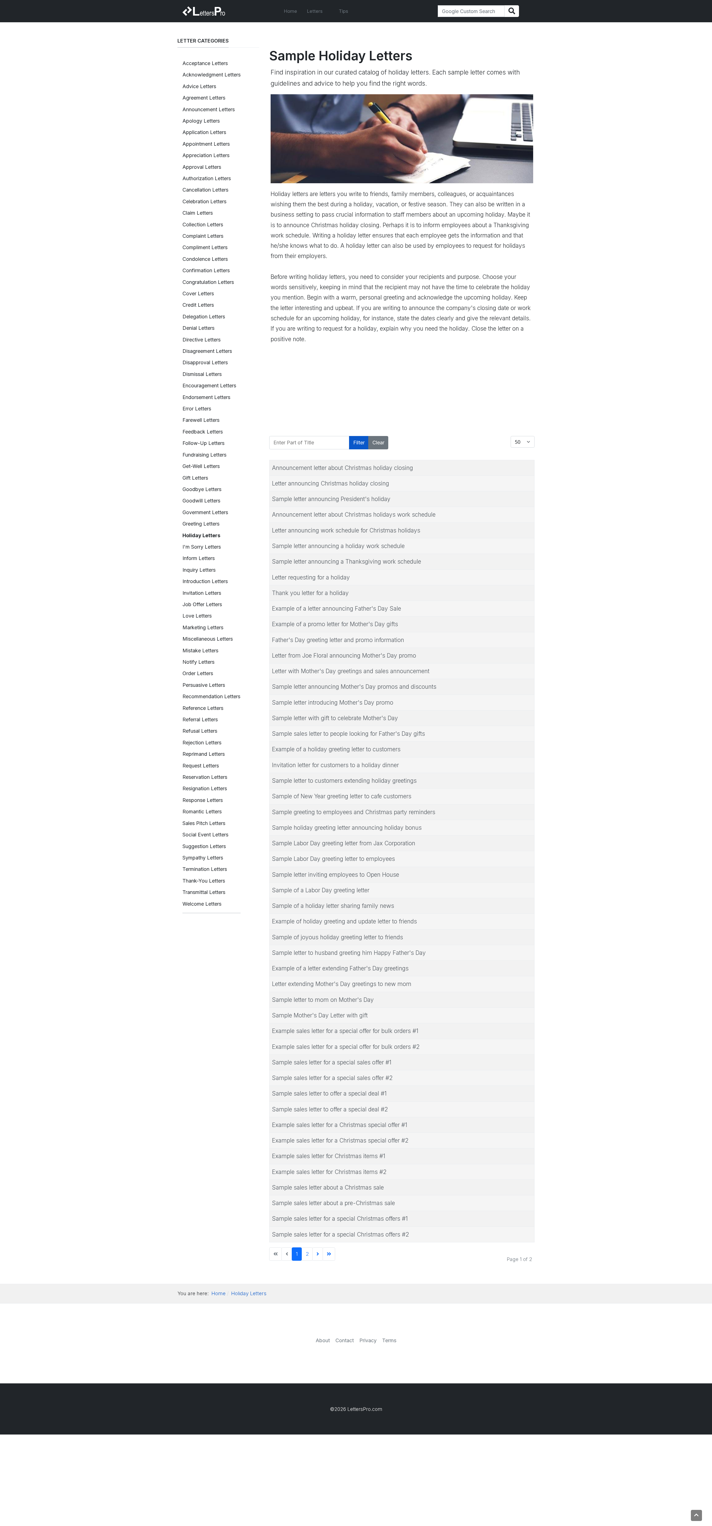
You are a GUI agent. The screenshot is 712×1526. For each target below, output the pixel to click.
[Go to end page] (329, 1254)
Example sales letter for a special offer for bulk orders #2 (346, 1046)
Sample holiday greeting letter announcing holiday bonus (347, 827)
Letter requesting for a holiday (311, 577)
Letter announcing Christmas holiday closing (330, 483)
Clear (378, 442)
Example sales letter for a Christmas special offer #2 (340, 1140)
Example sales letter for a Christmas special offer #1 (339, 1124)
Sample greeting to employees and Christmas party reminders (353, 812)
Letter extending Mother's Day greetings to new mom (341, 983)
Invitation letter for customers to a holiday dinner (335, 765)
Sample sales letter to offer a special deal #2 (330, 1109)
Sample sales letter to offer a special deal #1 (329, 1093)
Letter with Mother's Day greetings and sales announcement (350, 671)
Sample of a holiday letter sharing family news (333, 905)
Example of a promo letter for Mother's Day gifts (335, 624)
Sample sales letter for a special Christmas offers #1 (340, 1218)
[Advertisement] (402, 390)
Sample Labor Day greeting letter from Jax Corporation (343, 843)
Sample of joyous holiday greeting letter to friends (337, 937)
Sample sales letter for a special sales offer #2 (332, 1077)
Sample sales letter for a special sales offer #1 (331, 1062)
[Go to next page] (317, 1254)
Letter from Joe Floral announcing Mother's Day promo (344, 655)
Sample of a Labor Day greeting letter (320, 890)
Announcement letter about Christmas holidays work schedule (354, 514)
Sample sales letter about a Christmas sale (328, 1187)
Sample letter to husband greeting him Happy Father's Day (349, 952)
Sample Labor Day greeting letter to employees (333, 858)
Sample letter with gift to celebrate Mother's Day (335, 718)
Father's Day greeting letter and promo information (338, 639)
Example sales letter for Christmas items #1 (328, 1156)
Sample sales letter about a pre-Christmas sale (333, 1203)
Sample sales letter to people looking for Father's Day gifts (348, 733)
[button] (318, 11)
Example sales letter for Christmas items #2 (329, 1171)
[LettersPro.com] (203, 11)
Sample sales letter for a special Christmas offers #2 (340, 1234)
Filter (359, 442)
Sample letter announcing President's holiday (331, 499)
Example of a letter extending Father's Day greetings (340, 968)
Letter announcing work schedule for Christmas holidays (346, 530)
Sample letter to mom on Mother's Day (323, 999)
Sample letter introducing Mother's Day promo (332, 702)
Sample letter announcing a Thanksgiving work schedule (346, 561)
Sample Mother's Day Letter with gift (320, 1015)
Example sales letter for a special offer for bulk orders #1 (345, 1030)
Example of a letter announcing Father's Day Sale (336, 608)
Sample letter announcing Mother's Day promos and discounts (354, 686)
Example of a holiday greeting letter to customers (336, 749)
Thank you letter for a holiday (310, 592)
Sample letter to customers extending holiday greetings (344, 780)
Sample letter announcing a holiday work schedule (338, 545)
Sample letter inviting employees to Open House (335, 874)
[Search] (511, 11)
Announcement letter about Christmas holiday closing (342, 467)
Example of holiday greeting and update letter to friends (344, 921)
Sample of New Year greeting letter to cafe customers (341, 796)
